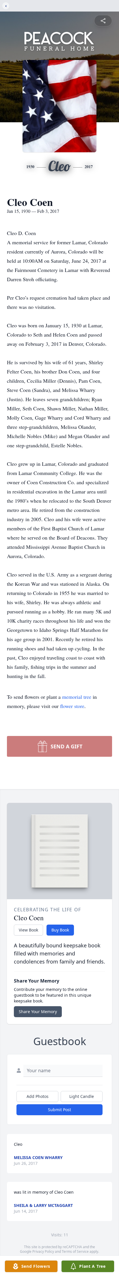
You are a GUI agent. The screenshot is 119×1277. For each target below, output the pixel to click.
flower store (72, 706)
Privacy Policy (43, 1251)
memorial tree (76, 696)
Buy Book (60, 930)
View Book (28, 930)
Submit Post (59, 1109)
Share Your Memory (38, 1011)
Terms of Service (75, 1251)
